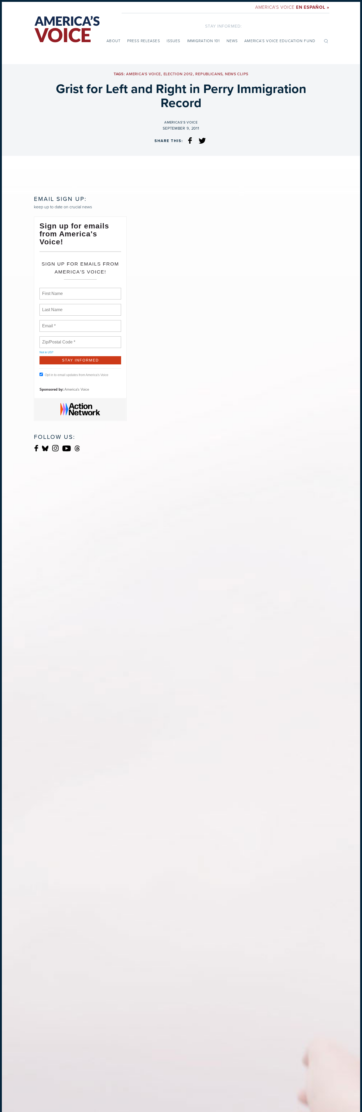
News (232, 41)
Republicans (208, 74)
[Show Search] (326, 41)
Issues (173, 41)
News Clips (236, 74)
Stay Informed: (223, 26)
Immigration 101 (203, 41)
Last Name (51, 306)
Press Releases (143, 41)
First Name (52, 290)
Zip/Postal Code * (58, 339)
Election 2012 (178, 74)
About (114, 41)
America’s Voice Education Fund (279, 41)
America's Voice (292, 7)
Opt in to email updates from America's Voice (76, 375)
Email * (48, 322)
